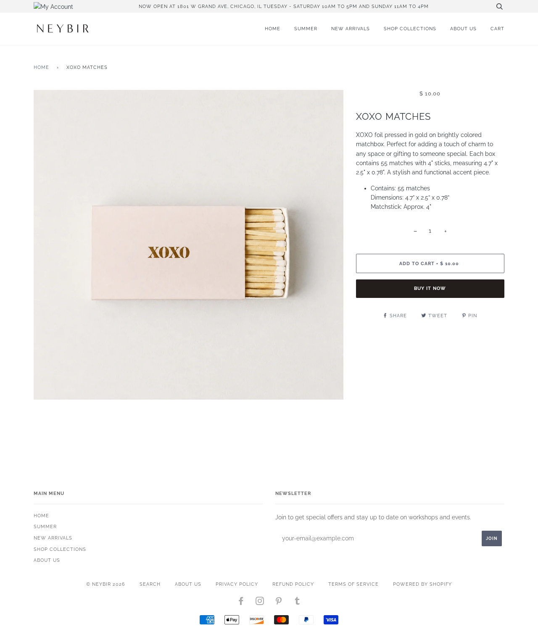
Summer (305, 29)
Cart (497, 29)
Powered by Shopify (422, 584)
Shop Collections (410, 29)
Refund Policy (293, 584)
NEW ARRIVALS (350, 29)
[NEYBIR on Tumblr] (297, 602)
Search (150, 584)
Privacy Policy (237, 584)
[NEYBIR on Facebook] (241, 602)
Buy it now (430, 288)
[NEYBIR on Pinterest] (278, 602)
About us (463, 29)
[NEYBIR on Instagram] (260, 602)
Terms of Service (353, 584)
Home (272, 29)
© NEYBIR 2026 (105, 584)
